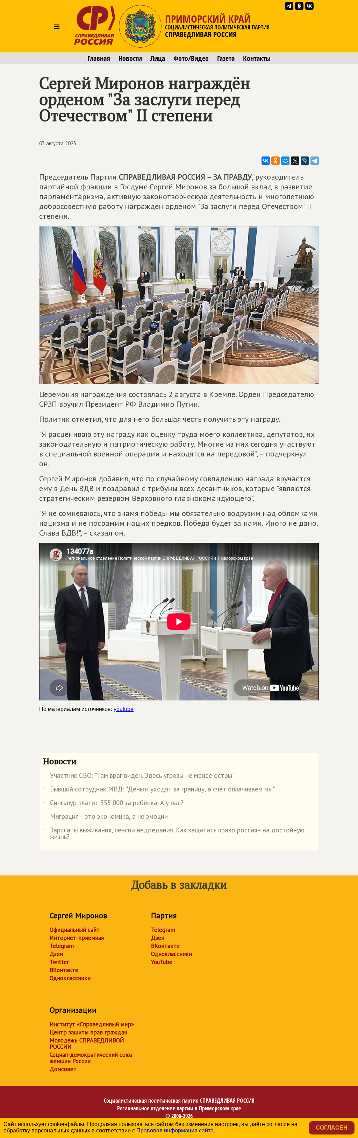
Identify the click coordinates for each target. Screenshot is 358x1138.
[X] (295, 160)
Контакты (257, 58)
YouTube (161, 962)
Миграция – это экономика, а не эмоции (105, 817)
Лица (157, 58)
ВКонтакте (64, 970)
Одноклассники (70, 978)
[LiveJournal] (305, 160)
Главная (98, 58)
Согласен (332, 1128)
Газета (226, 58)
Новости (130, 58)
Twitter (59, 962)
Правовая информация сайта (175, 1130)
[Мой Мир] (285, 160)
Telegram (62, 946)
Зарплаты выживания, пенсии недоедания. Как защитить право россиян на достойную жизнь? (174, 834)
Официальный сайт (75, 930)
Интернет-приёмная (77, 938)
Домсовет (63, 1069)
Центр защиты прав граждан (88, 1032)
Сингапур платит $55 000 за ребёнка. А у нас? (113, 804)
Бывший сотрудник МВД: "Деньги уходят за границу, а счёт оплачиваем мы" (159, 790)
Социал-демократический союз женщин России (91, 1058)
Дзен (56, 954)
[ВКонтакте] (266, 160)
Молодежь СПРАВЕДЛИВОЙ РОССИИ (87, 1043)
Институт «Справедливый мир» (92, 1024)
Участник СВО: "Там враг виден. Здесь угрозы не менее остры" (138, 776)
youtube (124, 709)
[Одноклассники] (275, 160)
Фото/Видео (191, 58)
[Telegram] (314, 160)
